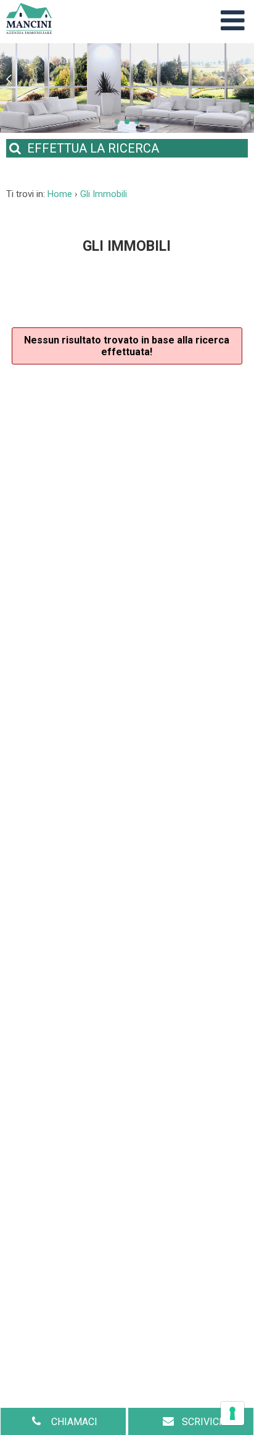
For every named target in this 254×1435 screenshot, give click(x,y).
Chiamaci (73, 1422)
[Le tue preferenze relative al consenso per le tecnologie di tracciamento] (232, 1413)
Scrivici (202, 1422)
